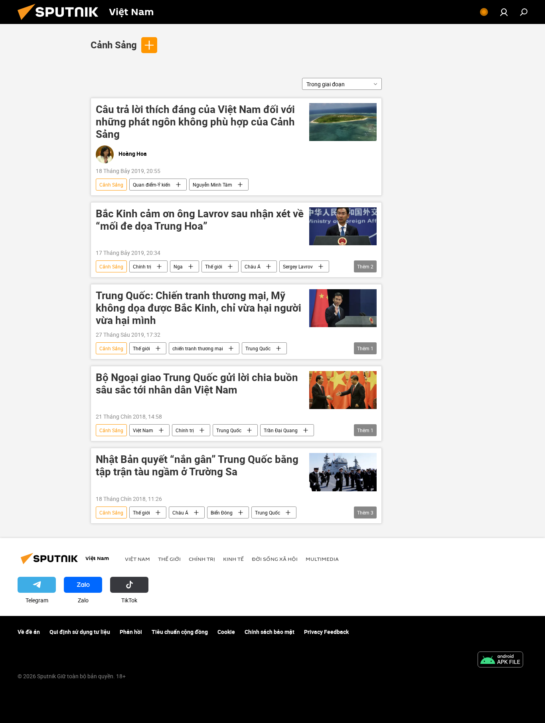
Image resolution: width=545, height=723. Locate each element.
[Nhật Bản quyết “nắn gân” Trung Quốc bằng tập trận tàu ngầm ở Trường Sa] (343, 472)
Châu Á (253, 266)
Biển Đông (222, 512)
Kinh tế (233, 558)
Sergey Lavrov (298, 266)
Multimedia (322, 558)
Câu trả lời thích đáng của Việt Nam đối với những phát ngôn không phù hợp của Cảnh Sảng (195, 122)
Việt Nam (143, 430)
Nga (178, 266)
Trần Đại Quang (281, 430)
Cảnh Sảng (114, 44)
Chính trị (142, 266)
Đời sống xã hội (275, 558)
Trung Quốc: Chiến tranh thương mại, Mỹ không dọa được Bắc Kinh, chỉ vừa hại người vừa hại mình (198, 308)
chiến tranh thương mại (197, 348)
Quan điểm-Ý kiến (151, 184)
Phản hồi (131, 632)
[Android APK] (500, 660)
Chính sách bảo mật (269, 632)
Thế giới (213, 266)
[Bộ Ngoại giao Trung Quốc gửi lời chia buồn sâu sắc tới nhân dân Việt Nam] (343, 390)
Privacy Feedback (326, 632)
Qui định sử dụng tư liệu (79, 632)
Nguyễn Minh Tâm (212, 184)
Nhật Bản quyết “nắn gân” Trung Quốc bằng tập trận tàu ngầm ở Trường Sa (197, 466)
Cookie (226, 632)
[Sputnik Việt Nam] (61, 22)
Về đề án (29, 632)
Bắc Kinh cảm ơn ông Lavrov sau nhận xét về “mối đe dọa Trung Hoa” (200, 220)
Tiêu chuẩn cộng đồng (180, 632)
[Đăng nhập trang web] (504, 12)
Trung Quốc (258, 348)
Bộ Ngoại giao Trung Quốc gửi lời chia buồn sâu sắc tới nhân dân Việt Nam (197, 384)
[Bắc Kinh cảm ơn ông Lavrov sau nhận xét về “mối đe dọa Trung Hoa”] (343, 226)
